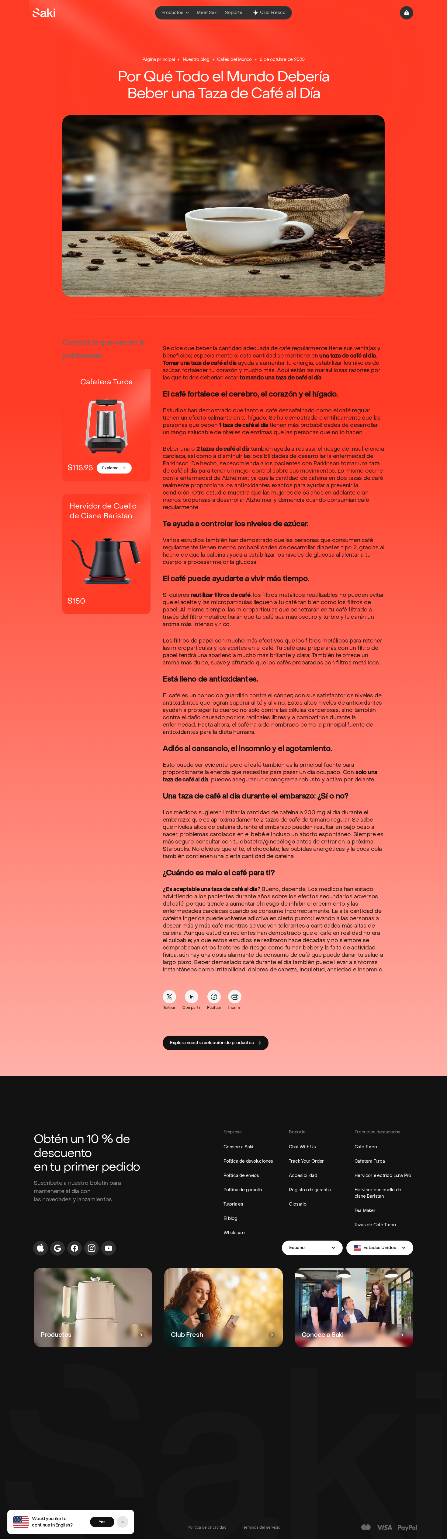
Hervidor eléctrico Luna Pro (383, 1175)
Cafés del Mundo (234, 59)
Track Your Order (306, 1161)
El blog (230, 1218)
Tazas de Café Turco (375, 1225)
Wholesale (234, 1233)
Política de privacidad (207, 1527)
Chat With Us (302, 1147)
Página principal (158, 59)
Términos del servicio (261, 1527)
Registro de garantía (310, 1190)
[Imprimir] (234, 996)
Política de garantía (243, 1190)
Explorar (110, 468)
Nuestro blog (196, 59)
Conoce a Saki (238, 1147)
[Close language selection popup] (122, 1522)
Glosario (297, 1204)
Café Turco (366, 1147)
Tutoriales (233, 1204)
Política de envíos (241, 1175)
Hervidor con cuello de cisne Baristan (378, 1193)
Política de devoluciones (248, 1161)
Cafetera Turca (370, 1161)
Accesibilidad (303, 1175)
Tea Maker (365, 1210)
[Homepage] (44, 12)
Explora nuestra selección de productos (212, 1043)
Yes (102, 1522)
